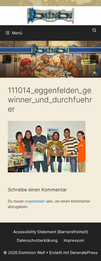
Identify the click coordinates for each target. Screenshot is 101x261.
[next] (94, 59)
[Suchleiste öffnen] (94, 30)
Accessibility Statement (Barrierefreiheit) (50, 231)
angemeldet (35, 201)
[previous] (7, 59)
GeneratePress (84, 252)
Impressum (74, 240)
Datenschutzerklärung (37, 240)
